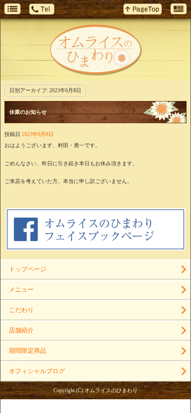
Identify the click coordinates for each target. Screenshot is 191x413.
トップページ (27, 269)
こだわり (21, 310)
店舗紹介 (21, 330)
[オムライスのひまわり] (95, 49)
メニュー (21, 289)
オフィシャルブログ (37, 371)
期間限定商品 (27, 350)
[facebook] (95, 247)
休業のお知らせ (28, 112)
